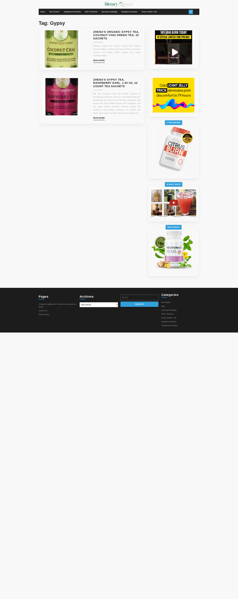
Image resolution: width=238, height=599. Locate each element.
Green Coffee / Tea (149, 12)
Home (43, 12)
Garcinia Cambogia (109, 12)
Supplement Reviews (72, 12)
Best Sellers (54, 12)
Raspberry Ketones (130, 12)
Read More (99, 61)
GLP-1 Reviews (91, 12)
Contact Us (43, 311)
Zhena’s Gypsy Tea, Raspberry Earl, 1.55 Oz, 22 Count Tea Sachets (115, 83)
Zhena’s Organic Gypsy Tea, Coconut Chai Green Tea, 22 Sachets (116, 35)
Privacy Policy (44, 314)
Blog (163, 306)
